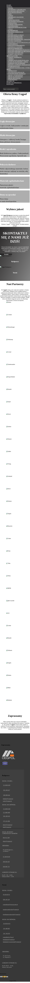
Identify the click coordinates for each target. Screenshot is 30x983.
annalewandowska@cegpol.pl (11, 909)
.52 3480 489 (6, 812)
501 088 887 (6, 928)
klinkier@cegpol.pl (8, 798)
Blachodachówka (15, 12)
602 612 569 (6, 837)
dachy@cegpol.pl (7, 824)
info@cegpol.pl (7, 827)
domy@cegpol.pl (7, 841)
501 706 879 (6, 933)
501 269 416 (6, 816)
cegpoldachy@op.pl (8, 937)
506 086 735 (6, 866)
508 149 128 (6, 899)
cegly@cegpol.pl (7, 801)
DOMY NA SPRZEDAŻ (14, 82)
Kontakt (6, 254)
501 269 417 (6, 790)
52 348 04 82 (6, 785)
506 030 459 (6, 861)
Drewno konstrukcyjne (17, 27)
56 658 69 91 (6, 894)
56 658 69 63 (6, 923)
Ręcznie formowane (15, 32)
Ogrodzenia (12, 79)
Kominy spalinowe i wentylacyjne (15, 55)
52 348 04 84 (6, 809)
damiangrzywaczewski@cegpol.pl (12, 942)
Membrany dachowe (16, 17)
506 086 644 (6, 795)
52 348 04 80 (6, 856)
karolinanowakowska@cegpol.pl (11, 914)
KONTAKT (10, 84)
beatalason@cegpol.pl (8, 939)
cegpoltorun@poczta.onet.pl (10, 904)
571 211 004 (6, 821)
